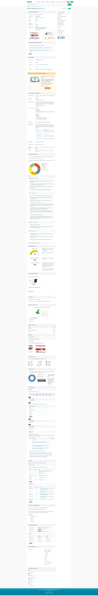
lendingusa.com (31, 580)
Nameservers (30, 533)
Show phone (37, 24)
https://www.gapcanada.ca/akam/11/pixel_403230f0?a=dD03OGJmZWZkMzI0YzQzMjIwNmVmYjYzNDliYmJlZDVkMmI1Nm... (40, 442)
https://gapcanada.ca (38, 134)
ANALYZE (69, 4)
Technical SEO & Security (62, 20)
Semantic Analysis (61, 22)
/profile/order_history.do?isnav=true (43, 475)
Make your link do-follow (49, 34)
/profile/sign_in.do (41, 473)
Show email (37, 26)
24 (37, 395)
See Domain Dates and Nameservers (40, 28)
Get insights (44, 252)
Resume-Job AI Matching (50, 589)
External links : (31, 484)
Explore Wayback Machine (44, 64)
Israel (46, 557)
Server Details (61, 33)
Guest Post (60, 19)
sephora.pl (30, 573)
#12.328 (36, 69)
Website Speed (61, 23)
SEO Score (60, 15)
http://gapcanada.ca (38, 131)
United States (48, 541)
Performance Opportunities (62, 16)
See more (41, 59)
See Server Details (38, 29)
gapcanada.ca (49, 33)
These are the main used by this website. (37, 358)
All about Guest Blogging (44, 589)
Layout (59, 27)
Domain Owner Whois (61, 13)
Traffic (59, 26)
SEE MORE (31, 543)
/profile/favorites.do (41, 479)
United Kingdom (49, 539)
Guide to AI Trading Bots (57, 589)
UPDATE (70, 8)
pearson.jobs (31, 575)
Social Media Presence (62, 30)
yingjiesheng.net (31, 585)
